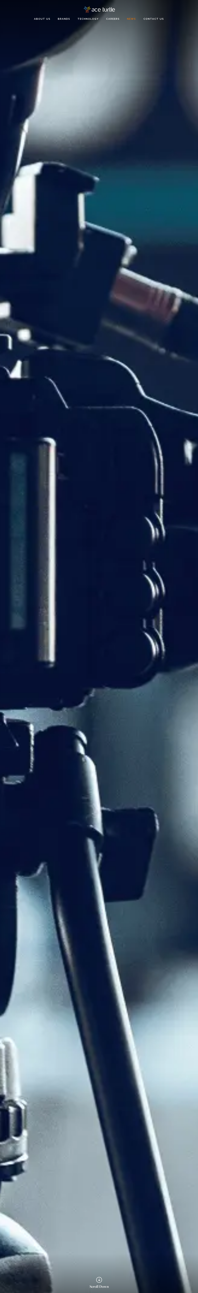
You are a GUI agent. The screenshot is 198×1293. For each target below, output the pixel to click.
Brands (64, 18)
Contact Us (153, 18)
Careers (113, 18)
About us (42, 18)
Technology (88, 18)
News (131, 18)
